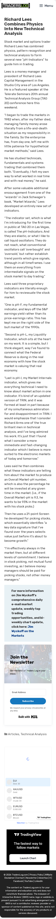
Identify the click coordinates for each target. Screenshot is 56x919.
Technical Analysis (34, 734)
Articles (13, 734)
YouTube (29, 881)
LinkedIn (38, 881)
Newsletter (31, 878)
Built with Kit (28, 716)
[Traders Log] (15, 6)
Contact (20, 878)
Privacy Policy (36, 874)
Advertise (43, 878)
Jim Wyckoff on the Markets (22, 631)
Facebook (18, 881)
